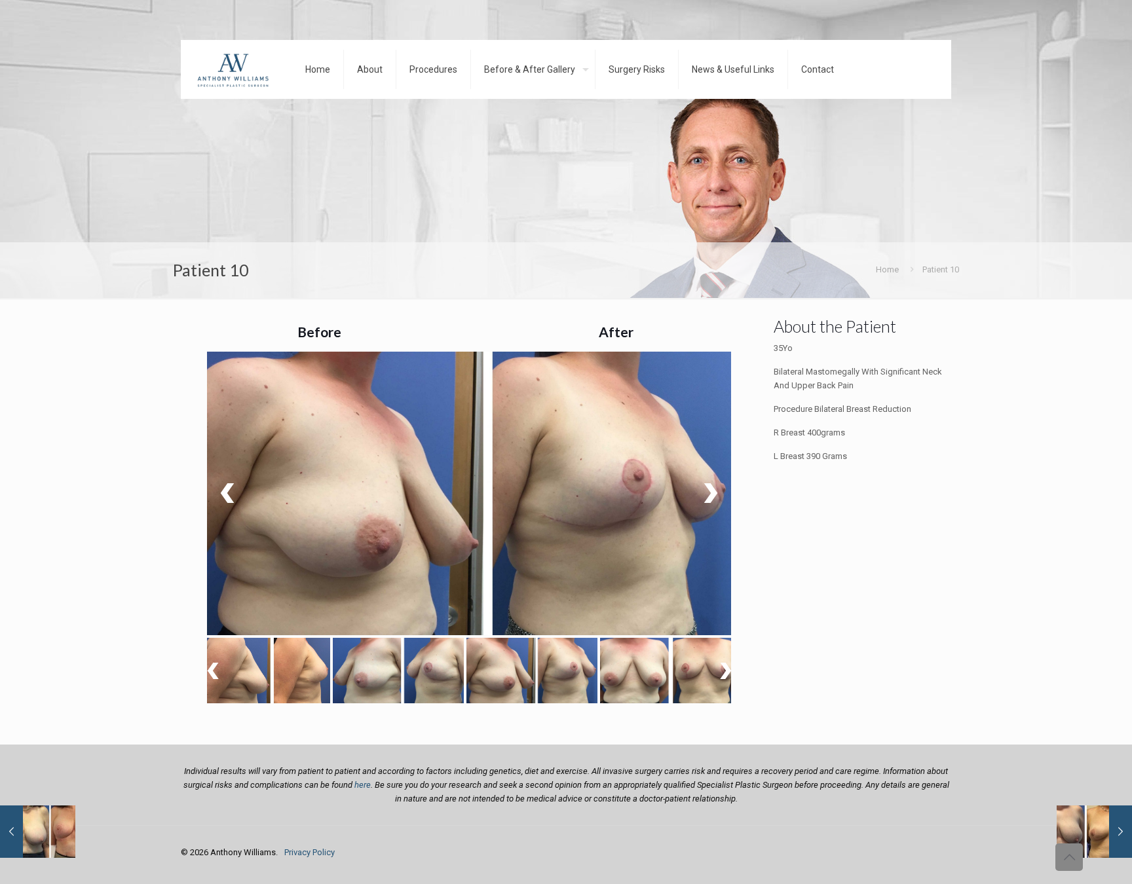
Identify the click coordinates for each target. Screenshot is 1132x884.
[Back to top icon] (1069, 857)
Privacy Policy (309, 852)
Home (887, 269)
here (362, 785)
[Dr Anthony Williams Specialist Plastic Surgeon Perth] (233, 69)
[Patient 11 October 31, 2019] (37, 831)
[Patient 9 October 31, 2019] (1094, 831)
